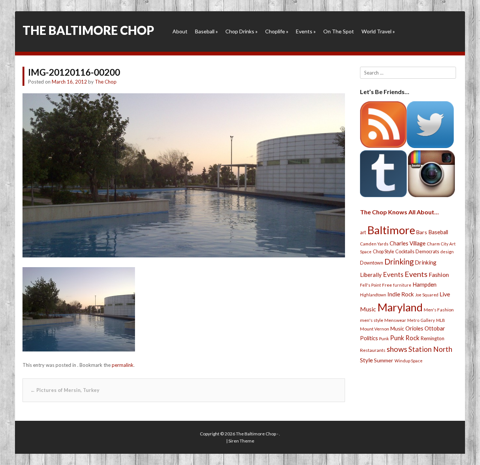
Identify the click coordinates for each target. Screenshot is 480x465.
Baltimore (391, 229)
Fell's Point (370, 285)
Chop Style (383, 251)
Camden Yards (374, 243)
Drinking (399, 261)
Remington (432, 338)
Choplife (276, 31)
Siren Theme (241, 441)
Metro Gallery (421, 320)
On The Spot (338, 31)
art (363, 232)
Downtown (371, 263)
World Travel (378, 31)
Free (387, 285)
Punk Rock (405, 338)
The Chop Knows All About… (399, 211)
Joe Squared (426, 294)
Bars (421, 232)
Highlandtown (373, 294)
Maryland (400, 307)
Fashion (439, 274)
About (180, 31)
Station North (430, 349)
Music (397, 328)
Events (306, 31)
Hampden (424, 284)
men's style (371, 320)
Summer (383, 360)
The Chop (106, 82)
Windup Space (408, 360)
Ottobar (434, 328)
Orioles (414, 328)
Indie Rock (400, 294)
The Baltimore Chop (88, 30)
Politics (369, 338)
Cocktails (404, 251)
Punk (384, 338)
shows (397, 349)
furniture (402, 285)
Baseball (206, 31)
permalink (123, 365)
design (447, 251)
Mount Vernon (374, 329)
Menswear (395, 320)
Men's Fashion (439, 309)
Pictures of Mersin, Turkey (64, 390)
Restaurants (373, 350)
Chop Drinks (241, 31)
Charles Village (408, 243)
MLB (440, 320)
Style (366, 359)
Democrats (427, 251)
